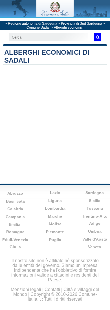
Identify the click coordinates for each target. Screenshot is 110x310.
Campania (15, 217)
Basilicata (15, 201)
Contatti (52, 289)
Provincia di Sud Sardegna (81, 24)
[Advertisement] (55, 122)
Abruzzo (15, 193)
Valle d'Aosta (94, 239)
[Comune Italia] (55, 15)
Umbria (95, 231)
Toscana (95, 208)
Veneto (94, 247)
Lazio (55, 192)
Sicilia (94, 200)
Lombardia (55, 208)
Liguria (55, 200)
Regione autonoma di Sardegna (32, 24)
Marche (55, 216)
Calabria (15, 209)
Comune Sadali (38, 27)
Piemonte (55, 232)
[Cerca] (97, 37)
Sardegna (94, 192)
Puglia (55, 239)
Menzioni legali (26, 289)
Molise (55, 224)
